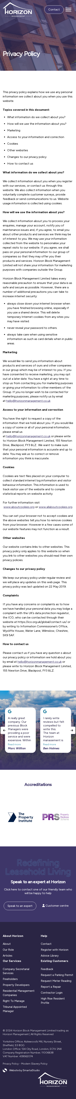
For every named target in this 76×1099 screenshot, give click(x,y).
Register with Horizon (54, 949)
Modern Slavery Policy (34, 1063)
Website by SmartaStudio (24, 1070)
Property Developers (16, 985)
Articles (7, 955)
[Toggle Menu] (68, 9)
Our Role (8, 949)
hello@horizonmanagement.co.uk (28, 401)
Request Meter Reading (56, 981)
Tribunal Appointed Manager (15, 1009)
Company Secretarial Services (16, 971)
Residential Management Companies (18, 993)
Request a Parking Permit (57, 975)
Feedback (47, 969)
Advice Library (50, 955)
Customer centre (57, 905)
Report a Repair (51, 986)
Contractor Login (52, 992)
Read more (14, 744)
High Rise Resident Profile (53, 1000)
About (7, 944)
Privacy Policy (11, 1063)
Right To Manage (14, 1001)
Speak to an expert (20, 906)
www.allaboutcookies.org (55, 507)
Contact (54, 9)
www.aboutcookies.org (19, 507)
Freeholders (10, 979)
